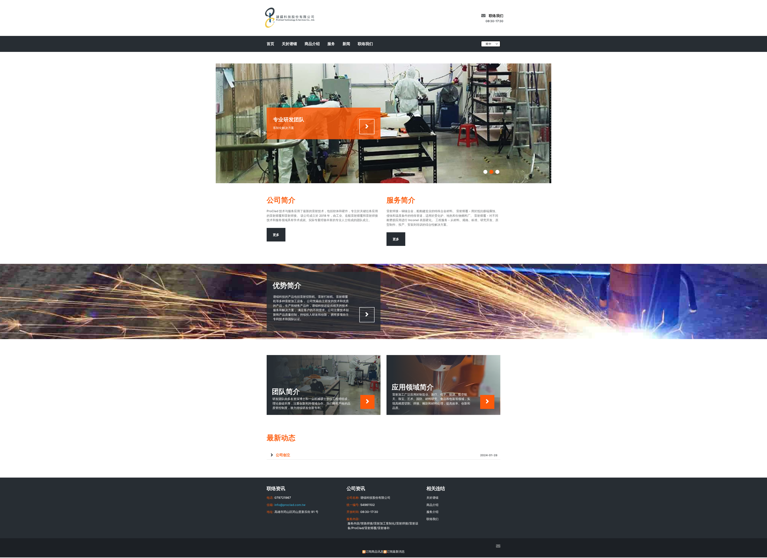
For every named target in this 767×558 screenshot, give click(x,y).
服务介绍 (432, 512)
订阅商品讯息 (375, 551)
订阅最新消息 (396, 551)
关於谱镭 (289, 44)
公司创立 (386, 455)
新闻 (346, 44)
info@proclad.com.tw (289, 505)
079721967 (282, 498)
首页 (270, 44)
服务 (331, 44)
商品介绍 (312, 44)
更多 (276, 235)
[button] (485, 172)
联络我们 (365, 44)
